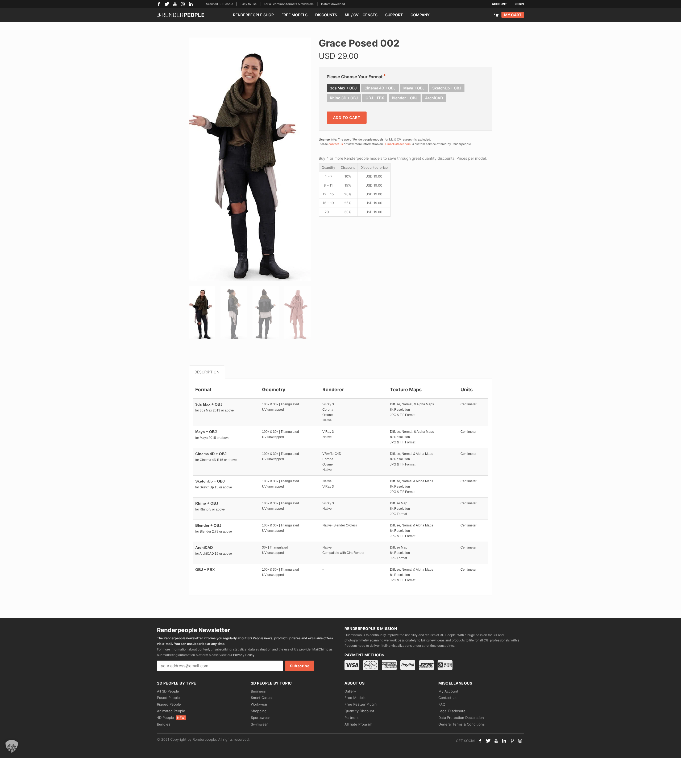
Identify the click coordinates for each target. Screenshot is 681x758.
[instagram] (520, 741)
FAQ (441, 704)
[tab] (207, 371)
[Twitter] (167, 4)
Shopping (259, 711)
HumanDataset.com (397, 144)
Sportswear (260, 717)
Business (258, 691)
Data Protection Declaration (461, 717)
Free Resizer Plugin (360, 704)
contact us (336, 144)
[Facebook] (159, 4)
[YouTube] (175, 4)
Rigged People (169, 704)
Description (206, 372)
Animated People (171, 711)
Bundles (163, 724)
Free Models (355, 697)
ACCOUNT (499, 4)
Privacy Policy (244, 655)
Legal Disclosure (452, 711)
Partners (351, 717)
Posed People (168, 697)
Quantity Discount (359, 711)
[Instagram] (183, 4)
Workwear (259, 704)
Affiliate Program (358, 724)
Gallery (350, 691)
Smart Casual (261, 697)
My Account (448, 691)
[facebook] (480, 741)
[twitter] (488, 741)
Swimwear (259, 724)
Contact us (447, 697)
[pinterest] (512, 741)
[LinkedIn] (191, 4)
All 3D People (168, 691)
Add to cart (346, 118)
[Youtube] (496, 741)
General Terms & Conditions (461, 724)
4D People (171, 717)
